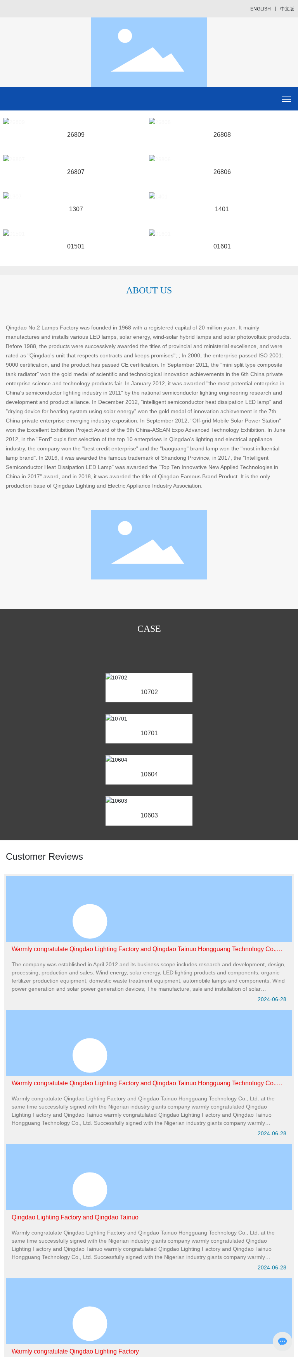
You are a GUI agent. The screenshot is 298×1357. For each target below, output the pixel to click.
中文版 (287, 9)
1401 (222, 209)
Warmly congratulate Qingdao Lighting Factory (75, 1351)
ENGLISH (260, 9)
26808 (222, 134)
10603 (149, 815)
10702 (149, 692)
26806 (222, 172)
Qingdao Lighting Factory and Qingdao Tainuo (75, 1217)
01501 (76, 246)
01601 (222, 246)
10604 (149, 774)
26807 (76, 172)
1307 (76, 209)
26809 (76, 134)
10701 (149, 733)
